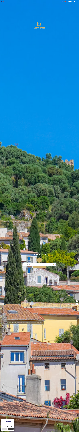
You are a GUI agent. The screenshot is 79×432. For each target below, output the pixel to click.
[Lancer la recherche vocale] (39, 260)
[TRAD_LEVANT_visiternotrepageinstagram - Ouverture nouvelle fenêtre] (3, 1)
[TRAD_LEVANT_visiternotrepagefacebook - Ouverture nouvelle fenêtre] (1, 1)
